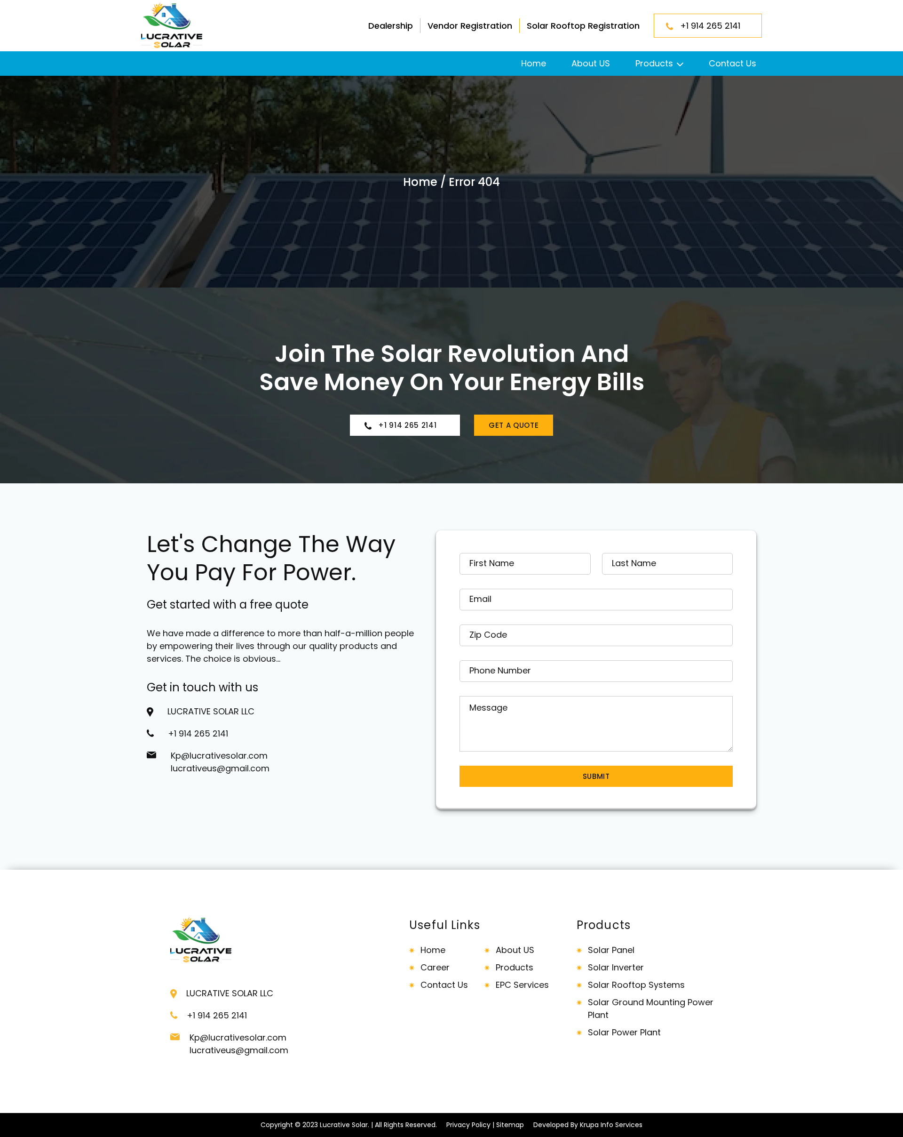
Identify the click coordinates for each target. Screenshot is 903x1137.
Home (533, 63)
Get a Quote (514, 425)
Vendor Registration (470, 26)
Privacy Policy (468, 1124)
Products (654, 63)
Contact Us (732, 63)
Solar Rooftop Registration (583, 26)
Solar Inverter (616, 967)
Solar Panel (611, 950)
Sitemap (510, 1124)
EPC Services (522, 985)
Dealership (390, 26)
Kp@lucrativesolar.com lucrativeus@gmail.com (220, 762)
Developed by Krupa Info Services (587, 1124)
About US (590, 63)
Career (435, 967)
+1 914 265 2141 (714, 26)
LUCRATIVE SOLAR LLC (210, 711)
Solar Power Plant (624, 1032)
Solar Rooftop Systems (636, 985)
